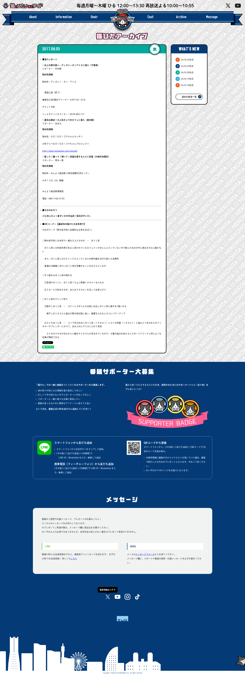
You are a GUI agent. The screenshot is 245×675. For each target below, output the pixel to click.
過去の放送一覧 (189, 97)
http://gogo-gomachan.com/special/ (60, 151)
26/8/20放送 (185, 72)
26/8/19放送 (185, 79)
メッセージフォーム (145, 554)
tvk (122, 618)
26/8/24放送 (185, 66)
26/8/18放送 (185, 85)
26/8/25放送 (185, 60)
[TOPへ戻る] (232, 658)
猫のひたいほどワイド (24, 6)
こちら (74, 558)
